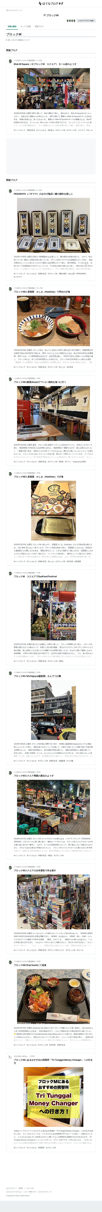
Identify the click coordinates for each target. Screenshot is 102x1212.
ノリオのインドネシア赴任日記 (24, 60)
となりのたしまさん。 (21, 1056)
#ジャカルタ (41, 130)
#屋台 (61, 661)
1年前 (38, 378)
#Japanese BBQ (79, 462)
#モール (89, 130)
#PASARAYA (81, 273)
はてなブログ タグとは (14, 1192)
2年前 (38, 672)
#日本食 (70, 367)
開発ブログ (32, 1192)
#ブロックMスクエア (56, 950)
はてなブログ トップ (15, 10)
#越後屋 (62, 761)
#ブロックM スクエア (76, 130)
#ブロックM (60, 130)
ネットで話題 (25, 26)
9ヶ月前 (39, 190)
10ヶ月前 (40, 288)
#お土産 (71, 273)
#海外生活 (31, 130)
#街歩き (51, 130)
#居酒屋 (78, 561)
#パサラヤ (18, 277)
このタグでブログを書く (86, 21)
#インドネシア (19, 130)
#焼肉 (61, 462)
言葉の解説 (12, 26)
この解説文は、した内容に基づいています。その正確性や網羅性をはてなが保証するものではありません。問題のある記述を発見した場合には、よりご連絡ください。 (18, 40)
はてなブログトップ (44, 1192)
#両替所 (41, 1147)
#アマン (68, 462)
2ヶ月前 (39, 60)
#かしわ (62, 367)
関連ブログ (39, 26)
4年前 (33, 1056)
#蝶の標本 (63, 273)
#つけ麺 (70, 761)
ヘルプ (25, 1192)
